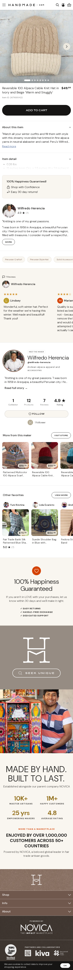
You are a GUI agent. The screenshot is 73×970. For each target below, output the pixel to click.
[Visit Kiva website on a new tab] (42, 953)
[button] (3, 5)
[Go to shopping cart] (69, 5)
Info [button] (4, 903)
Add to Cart (36, 110)
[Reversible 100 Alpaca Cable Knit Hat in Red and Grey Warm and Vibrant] (44, 455)
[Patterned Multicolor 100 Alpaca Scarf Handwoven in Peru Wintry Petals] (15, 455)
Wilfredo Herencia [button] (31, 208)
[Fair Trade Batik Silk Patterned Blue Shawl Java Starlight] (15, 523)
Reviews (44, 404)
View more (61, 495)
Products (28, 404)
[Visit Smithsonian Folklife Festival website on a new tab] (28, 953)
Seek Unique (40, 672)
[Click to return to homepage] (26, 4)
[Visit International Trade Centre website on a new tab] (61, 953)
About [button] (6, 911)
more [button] (8, 242)
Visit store (61, 435)
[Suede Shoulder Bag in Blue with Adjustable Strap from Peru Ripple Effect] (44, 522)
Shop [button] (5, 895)
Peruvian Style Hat (39, 259)
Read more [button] (9, 146)
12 (29, 400)
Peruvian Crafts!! (13, 259)
